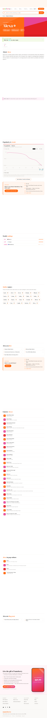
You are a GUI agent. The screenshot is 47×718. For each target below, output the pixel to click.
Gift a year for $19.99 (9, 686)
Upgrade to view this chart (11, 190)
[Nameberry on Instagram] (9, 707)
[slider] (39, 169)
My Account (26, 703)
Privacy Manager (18, 715)
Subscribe (41, 8)
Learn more (28, 192)
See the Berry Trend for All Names (23, 179)
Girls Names (5, 699)
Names (10, 8)
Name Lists (15, 699)
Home (4, 16)
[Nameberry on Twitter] (3, 707)
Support (23, 715)
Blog (35, 699)
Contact (36, 703)
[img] (23, 159)
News (20, 8)
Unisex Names (5, 703)
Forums (25, 8)
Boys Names (5, 701)
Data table (7, 172)
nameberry (7, 712)
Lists (15, 8)
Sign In (35, 8)
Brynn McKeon (6, 22)
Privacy (13, 715)
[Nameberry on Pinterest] (7, 707)
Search (41, 12)
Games (31, 8)
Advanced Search (16, 701)
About (36, 701)
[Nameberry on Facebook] (5, 707)
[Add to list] (15, 26)
